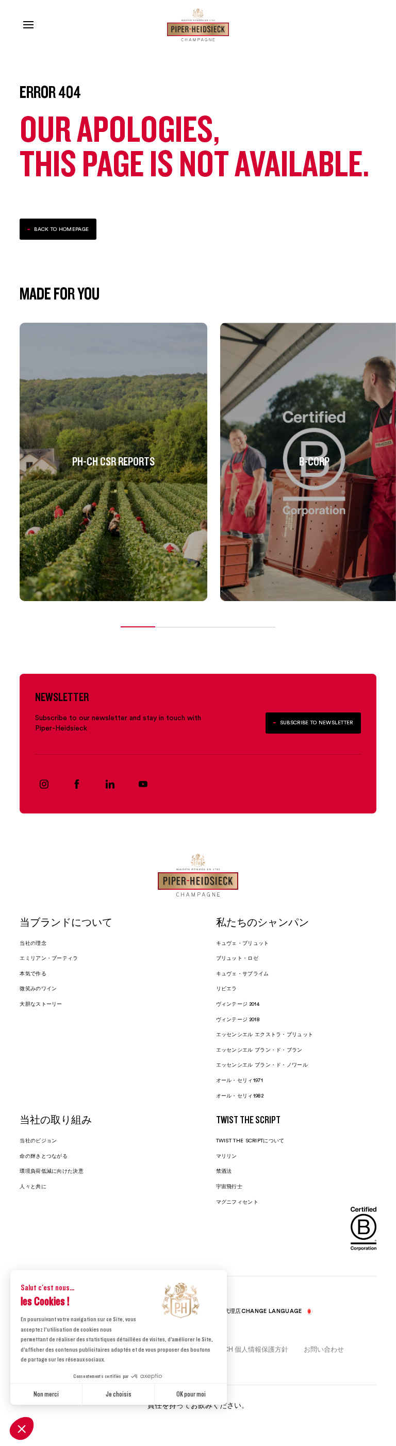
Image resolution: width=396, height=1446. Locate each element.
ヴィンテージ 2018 (238, 1019)
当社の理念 (33, 943)
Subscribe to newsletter (316, 722)
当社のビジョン (38, 1140)
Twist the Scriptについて (250, 1140)
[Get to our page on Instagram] (44, 784)
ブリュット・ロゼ (237, 958)
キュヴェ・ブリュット (242, 943)
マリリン (226, 1156)
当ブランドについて (66, 923)
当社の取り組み (56, 1121)
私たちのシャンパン (262, 923)
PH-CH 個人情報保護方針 (249, 1349)
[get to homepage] (198, 24)
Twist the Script (248, 1121)
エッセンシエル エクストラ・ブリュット (265, 1034)
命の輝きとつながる (44, 1156)
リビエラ (226, 988)
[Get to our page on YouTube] (143, 784)
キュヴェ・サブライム (242, 973)
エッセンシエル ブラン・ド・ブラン (259, 1050)
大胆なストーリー (41, 1004)
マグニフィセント (237, 1202)
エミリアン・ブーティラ (49, 958)
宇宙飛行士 (229, 1186)
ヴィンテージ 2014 (237, 1004)
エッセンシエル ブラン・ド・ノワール (262, 1065)
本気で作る (33, 973)
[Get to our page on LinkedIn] (110, 784)
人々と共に (33, 1186)
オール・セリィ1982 (239, 1096)
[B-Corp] (363, 1229)
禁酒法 (224, 1171)
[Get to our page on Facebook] (77, 784)
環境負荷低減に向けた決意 (52, 1171)
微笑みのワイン (38, 988)
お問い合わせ (324, 1349)
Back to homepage (61, 229)
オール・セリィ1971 (239, 1080)
